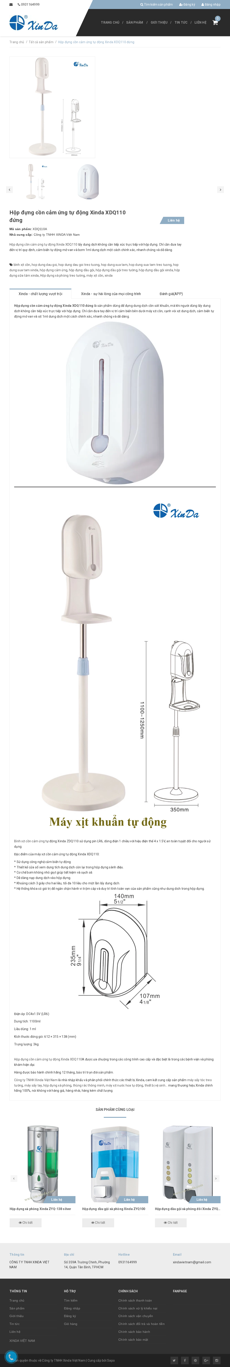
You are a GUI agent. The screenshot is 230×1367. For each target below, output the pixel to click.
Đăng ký (189, 4)
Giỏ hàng (70, 1324)
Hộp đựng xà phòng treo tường (62, 275)
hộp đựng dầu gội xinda (156, 270)
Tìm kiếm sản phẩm (158, 4)
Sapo (111, 1360)
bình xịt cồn (22, 265)
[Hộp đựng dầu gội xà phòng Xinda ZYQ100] (115, 1164)
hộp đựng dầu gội (81, 270)
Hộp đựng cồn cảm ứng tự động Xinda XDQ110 (43, 244)
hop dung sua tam (114, 265)
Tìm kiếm (71, 1300)
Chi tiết (27, 1222)
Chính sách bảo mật (133, 1339)
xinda (109, 275)
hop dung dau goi (44, 265)
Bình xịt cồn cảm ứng (29, 841)
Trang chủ (110, 22)
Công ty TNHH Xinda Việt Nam (36, 1080)
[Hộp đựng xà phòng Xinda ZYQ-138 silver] (42, 1164)
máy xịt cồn (94, 275)
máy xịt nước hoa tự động (124, 1085)
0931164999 (30, 4)
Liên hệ (200, 22)
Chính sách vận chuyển (135, 1316)
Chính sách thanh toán (135, 1300)
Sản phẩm (134, 22)
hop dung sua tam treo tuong (150, 265)
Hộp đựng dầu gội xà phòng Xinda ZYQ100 (113, 1209)
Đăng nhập (212, 4)
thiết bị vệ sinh (155, 1085)
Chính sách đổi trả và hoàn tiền (141, 1324)
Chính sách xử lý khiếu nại (137, 1308)
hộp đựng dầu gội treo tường (116, 270)
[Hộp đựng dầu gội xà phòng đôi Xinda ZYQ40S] (188, 1164)
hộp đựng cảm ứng (53, 270)
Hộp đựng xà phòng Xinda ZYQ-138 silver (40, 1209)
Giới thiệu (159, 22)
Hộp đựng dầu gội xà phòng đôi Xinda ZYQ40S (188, 1209)
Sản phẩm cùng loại (115, 1109)
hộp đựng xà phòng (57, 1085)
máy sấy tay (33, 1085)
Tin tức (181, 22)
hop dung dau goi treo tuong (79, 265)
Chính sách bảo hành (134, 1331)
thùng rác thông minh (88, 1085)
